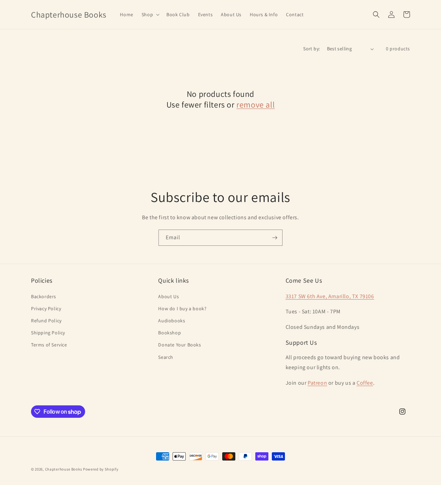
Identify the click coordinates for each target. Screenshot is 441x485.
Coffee (365, 382)
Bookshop (169, 333)
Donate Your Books (179, 345)
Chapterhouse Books (63, 469)
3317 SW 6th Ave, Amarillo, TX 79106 (330, 296)
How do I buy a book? (182, 308)
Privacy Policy (46, 308)
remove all (255, 104)
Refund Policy (46, 320)
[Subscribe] (274, 238)
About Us (168, 296)
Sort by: (311, 49)
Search (165, 357)
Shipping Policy (48, 333)
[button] (149, 14)
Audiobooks (171, 320)
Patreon (317, 382)
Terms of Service (49, 345)
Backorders (43, 296)
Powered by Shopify (101, 469)
